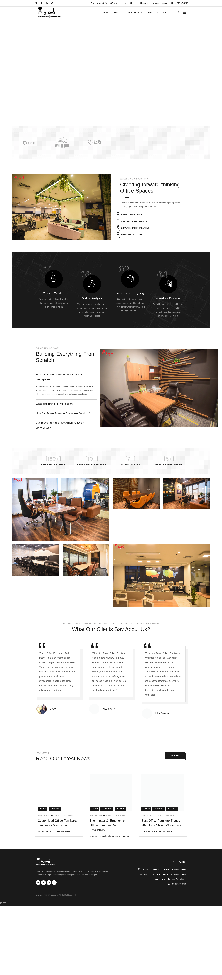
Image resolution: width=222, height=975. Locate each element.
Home (106, 12)
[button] (4, 70)
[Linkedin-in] (47, 3)
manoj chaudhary (63, 816)
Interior (120, 809)
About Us (118, 12)
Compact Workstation (33, 572)
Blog (149, 12)
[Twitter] (36, 3)
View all (175, 755)
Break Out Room (130, 505)
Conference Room (81, 572)
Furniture (55, 809)
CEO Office (178, 505)
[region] (111, 69)
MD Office (25, 537)
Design (42, 809)
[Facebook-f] (41, 3)
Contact (161, 12)
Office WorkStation (132, 603)
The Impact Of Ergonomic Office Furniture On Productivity (107, 825)
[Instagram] (52, 3)
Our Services (135, 12)
